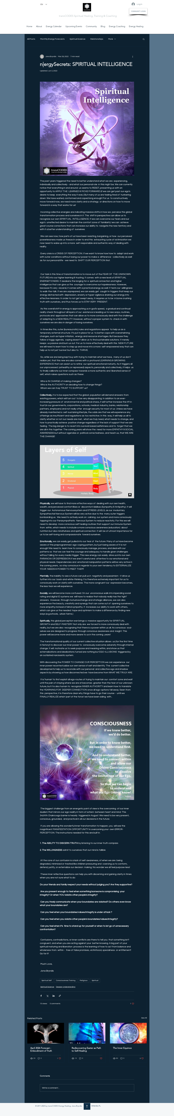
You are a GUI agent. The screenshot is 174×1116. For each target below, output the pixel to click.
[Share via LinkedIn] (53, 996)
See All (144, 1018)
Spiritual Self (47, 980)
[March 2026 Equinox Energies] (128, 1033)
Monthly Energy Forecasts (52, 39)
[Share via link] (60, 996)
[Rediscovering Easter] (87, 1033)
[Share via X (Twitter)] (47, 996)
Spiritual (95, 980)
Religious (83, 980)
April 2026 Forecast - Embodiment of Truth (41, 1049)
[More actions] (132, 56)
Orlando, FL (96, 1106)
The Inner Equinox (122, 1048)
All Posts (31, 39)
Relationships (96, 39)
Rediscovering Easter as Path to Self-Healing (86, 1049)
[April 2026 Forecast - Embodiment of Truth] (45, 1033)
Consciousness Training (65, 980)
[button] (143, 39)
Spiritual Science (77, 39)
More (110, 39)
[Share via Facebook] (41, 996)
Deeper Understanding (65, 987)
